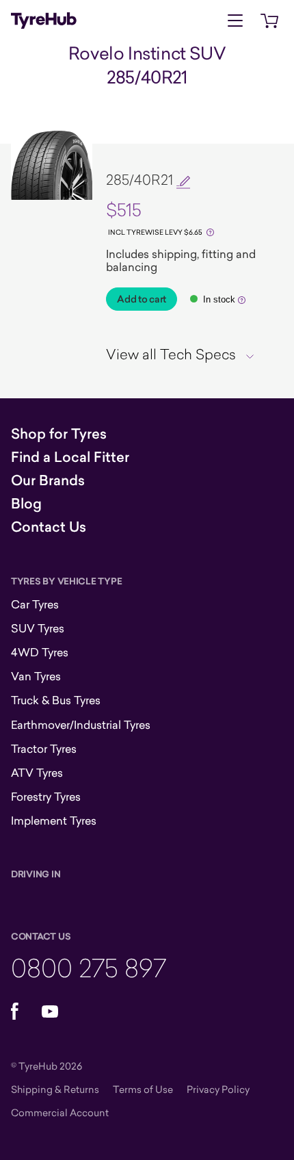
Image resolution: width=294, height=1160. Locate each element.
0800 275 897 (88, 967)
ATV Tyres (37, 772)
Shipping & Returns (55, 1089)
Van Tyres (36, 676)
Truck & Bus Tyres (56, 700)
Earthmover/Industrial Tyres (80, 724)
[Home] (44, 20)
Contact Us (48, 527)
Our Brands (48, 480)
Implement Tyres (53, 820)
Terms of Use (143, 1089)
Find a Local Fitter (70, 457)
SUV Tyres (37, 628)
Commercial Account (60, 1112)
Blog (26, 503)
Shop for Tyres (59, 433)
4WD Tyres (39, 652)
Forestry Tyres (46, 796)
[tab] (185, 353)
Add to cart (141, 299)
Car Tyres (35, 604)
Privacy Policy (218, 1089)
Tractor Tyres (44, 748)
